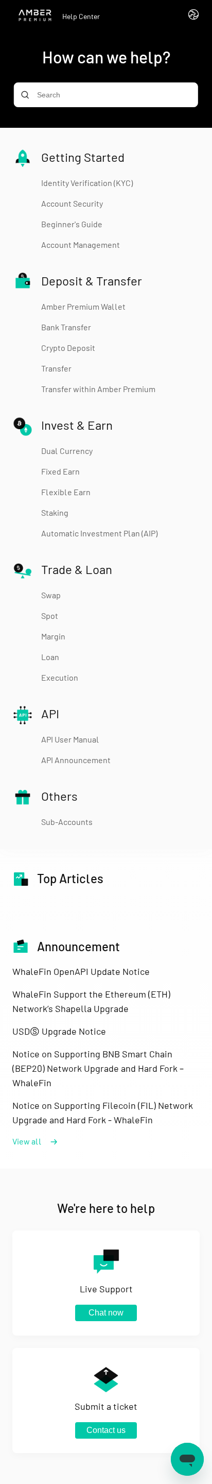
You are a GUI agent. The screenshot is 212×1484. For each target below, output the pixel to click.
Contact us (106, 1430)
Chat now (106, 1312)
